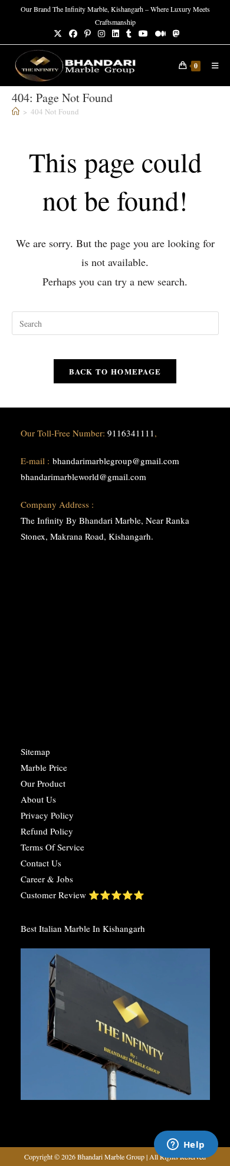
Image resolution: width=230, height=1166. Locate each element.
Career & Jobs (47, 879)
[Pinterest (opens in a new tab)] (87, 33)
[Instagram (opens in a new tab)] (101, 33)
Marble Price (44, 767)
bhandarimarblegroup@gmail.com (115, 461)
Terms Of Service (52, 847)
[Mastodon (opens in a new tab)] (174, 33)
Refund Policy (47, 831)
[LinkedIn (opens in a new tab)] (116, 33)
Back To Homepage (115, 371)
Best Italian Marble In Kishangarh (83, 928)
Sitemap (35, 751)
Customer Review (53, 895)
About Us (38, 799)
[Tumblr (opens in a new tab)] (129, 33)
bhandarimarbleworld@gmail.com (83, 476)
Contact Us (41, 863)
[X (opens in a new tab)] (57, 33)
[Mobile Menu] (211, 65)
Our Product (43, 783)
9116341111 (131, 433)
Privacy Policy (47, 815)
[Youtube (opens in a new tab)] (143, 33)
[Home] (15, 111)
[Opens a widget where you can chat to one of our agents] (185, 1145)
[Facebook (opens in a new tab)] (73, 33)
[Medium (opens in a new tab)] (160, 33)
